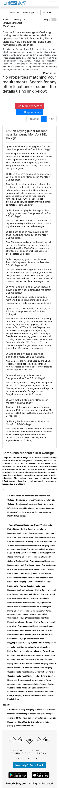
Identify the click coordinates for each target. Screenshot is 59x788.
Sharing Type (29, 12)
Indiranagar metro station (25, 434)
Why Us (18, 750)
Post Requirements (29, 112)
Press (41, 753)
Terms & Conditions (28, 751)
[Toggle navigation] (53, 3)
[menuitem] (33, 119)
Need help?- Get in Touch (29, 765)
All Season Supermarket (39, 413)
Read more (50, 73)
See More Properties (29, 106)
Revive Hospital (44, 367)
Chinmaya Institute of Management (23, 388)
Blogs (33, 758)
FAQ (19, 758)
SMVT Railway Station (36, 437)
